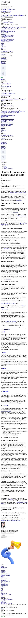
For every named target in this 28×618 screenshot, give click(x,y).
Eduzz (4, 368)
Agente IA (4, 9)
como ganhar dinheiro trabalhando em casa (10, 520)
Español (9, 83)
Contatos (3, 597)
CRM (18, 28)
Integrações (22, 27)
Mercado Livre (6, 310)
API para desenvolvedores (6, 599)
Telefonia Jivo (5, 27)
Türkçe (5, 83)
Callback (11, 22)
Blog (2, 48)
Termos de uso (4, 593)
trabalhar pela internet (21, 215)
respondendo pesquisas (6, 411)
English (2, 83)
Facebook (3, 570)
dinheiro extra (19, 200)
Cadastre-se (3, 81)
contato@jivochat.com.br (6, 603)
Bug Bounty (3, 602)
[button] (14, 4)
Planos (2, 43)
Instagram (22, 15)
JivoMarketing (5, 22)
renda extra (15, 212)
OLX (3, 332)
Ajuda (2, 45)
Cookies (2, 595)
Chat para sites (5, 15)
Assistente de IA (11, 9)
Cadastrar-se (3, 537)
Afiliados (3, 44)
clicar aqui (8, 279)
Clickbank (5, 391)
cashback (8, 362)
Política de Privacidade (6, 594)
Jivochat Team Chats (14, 27)
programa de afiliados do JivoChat (8, 303)
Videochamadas (11, 28)
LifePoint (5, 405)
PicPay (4, 352)
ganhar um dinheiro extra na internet (18, 192)
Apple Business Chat (5, 581)
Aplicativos (3, 46)
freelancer (11, 499)
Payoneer (6, 248)
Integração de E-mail (5, 575)
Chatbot (11, 15)
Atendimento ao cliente (6, 11)
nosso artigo (6, 329)
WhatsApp (16, 15)
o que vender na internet (10, 321)
